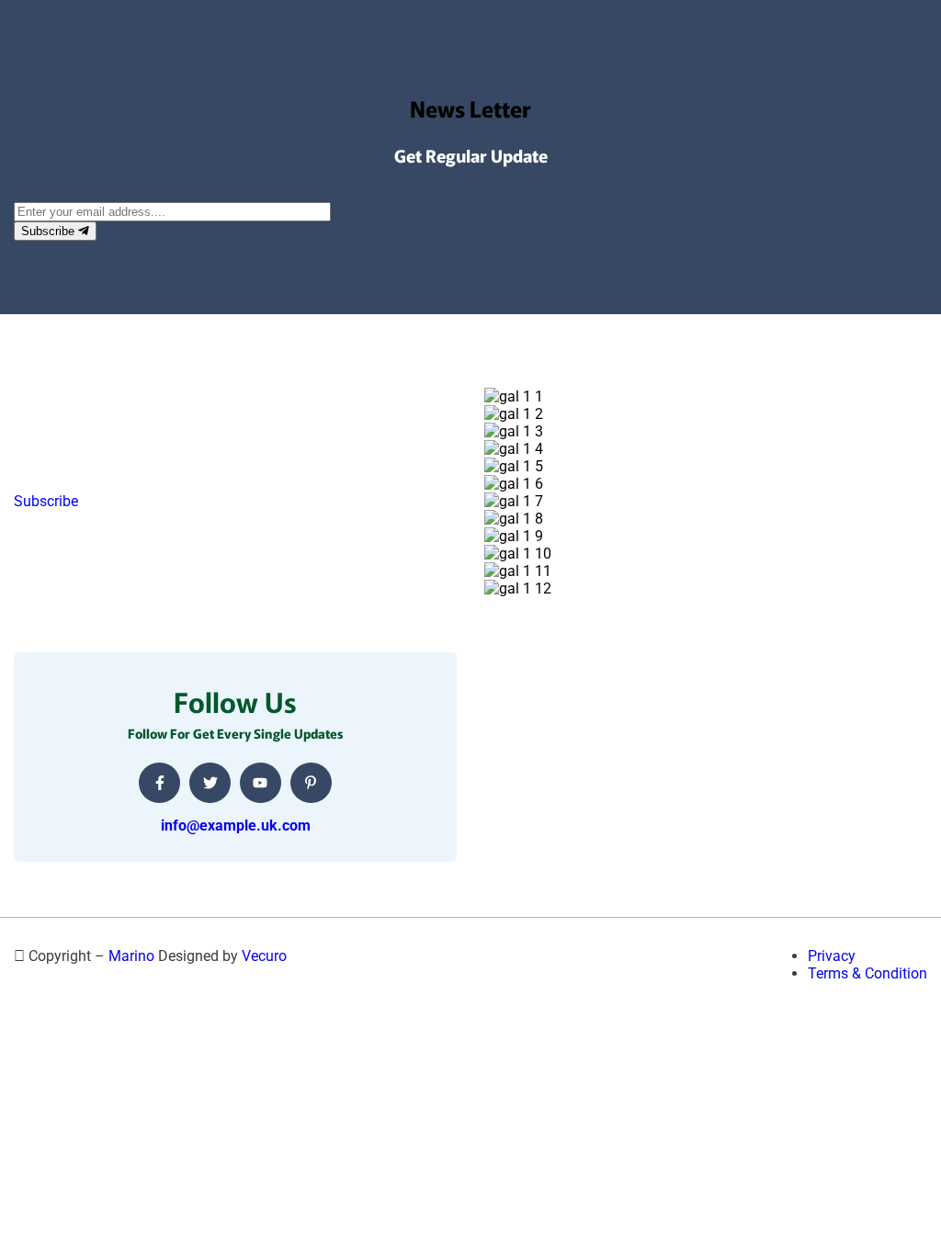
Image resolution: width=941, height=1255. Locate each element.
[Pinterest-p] (311, 783)
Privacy (832, 956)
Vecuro (264, 956)
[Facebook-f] (159, 783)
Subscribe (49, 231)
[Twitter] (210, 783)
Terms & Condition (867, 973)
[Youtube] (260, 783)
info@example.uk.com (236, 825)
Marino (131, 956)
